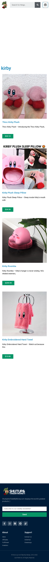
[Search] (37, 5)
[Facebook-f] (4, 523)
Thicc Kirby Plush (10, 122)
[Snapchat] (20, 523)
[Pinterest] (15, 523)
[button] (7, 136)
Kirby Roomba (9, 266)
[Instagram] (10, 523)
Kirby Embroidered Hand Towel (17, 339)
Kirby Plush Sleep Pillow (14, 192)
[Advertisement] (24, 35)
